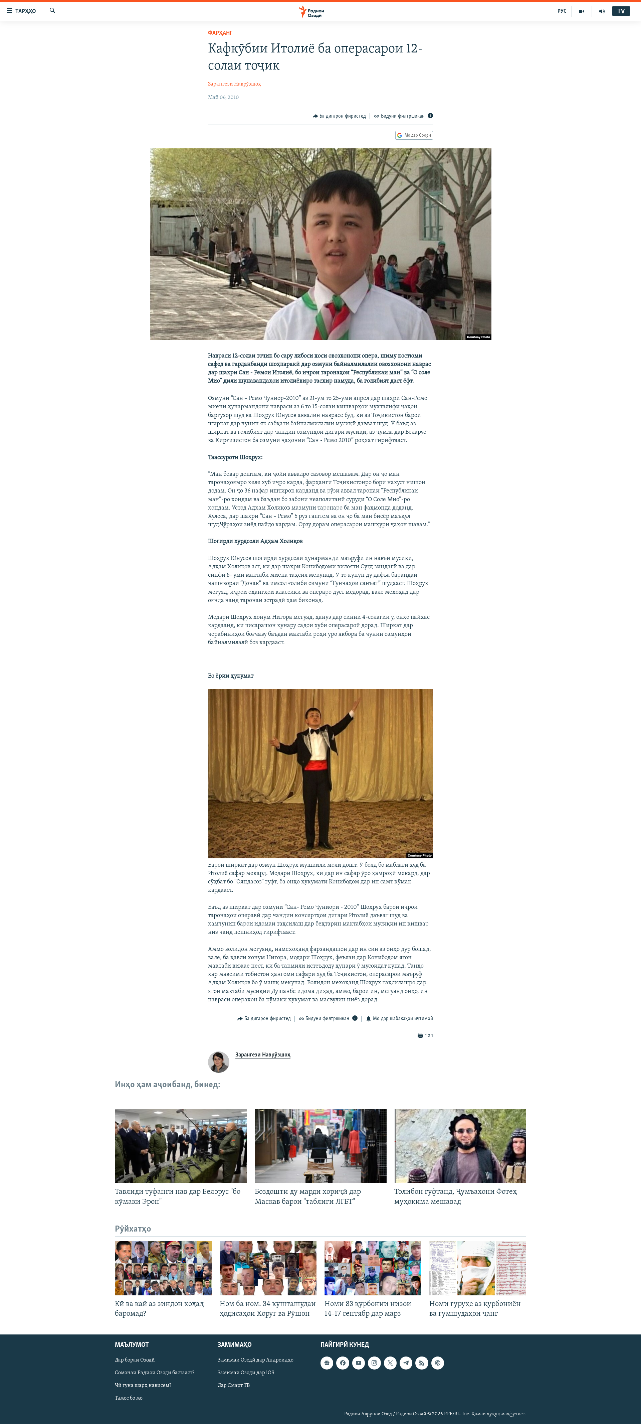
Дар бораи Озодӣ (135, 1360)
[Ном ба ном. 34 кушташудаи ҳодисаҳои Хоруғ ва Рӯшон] (268, 1268)
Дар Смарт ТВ (234, 1385)
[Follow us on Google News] (326, 1363)
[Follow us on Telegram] (406, 1363)
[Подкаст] (437, 1363)
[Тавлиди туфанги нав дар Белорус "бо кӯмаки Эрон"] (181, 1146)
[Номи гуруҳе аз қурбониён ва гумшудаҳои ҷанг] (477, 1268)
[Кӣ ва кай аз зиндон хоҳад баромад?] (163, 1268)
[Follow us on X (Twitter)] (390, 1363)
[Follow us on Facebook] (342, 1363)
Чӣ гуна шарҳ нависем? (143, 1385)
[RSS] (421, 1363)
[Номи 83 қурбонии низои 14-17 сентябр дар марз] (373, 1268)
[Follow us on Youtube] (358, 1363)
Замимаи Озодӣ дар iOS (246, 1373)
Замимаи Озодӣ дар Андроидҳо (255, 1360)
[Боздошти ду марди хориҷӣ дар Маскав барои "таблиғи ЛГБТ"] (321, 1146)
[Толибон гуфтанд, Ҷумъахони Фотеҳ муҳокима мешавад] (460, 1146)
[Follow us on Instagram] (374, 1363)
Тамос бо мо (129, 1398)
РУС (562, 11)
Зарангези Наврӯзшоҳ (234, 84)
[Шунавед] (602, 11)
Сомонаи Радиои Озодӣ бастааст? (154, 1373)
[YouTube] (582, 11)
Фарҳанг (220, 33)
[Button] (339, 116)
